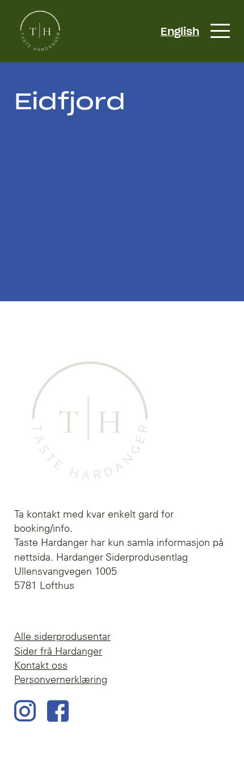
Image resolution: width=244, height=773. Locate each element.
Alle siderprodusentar (62, 636)
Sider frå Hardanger (58, 650)
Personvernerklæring (60, 679)
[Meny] (220, 31)
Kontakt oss (41, 665)
